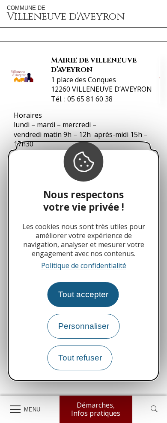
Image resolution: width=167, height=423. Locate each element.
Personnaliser (83, 326)
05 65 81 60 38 (90, 99)
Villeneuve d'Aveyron (66, 13)
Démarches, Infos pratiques (95, 409)
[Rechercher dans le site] (154, 409)
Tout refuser (80, 357)
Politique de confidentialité (83, 265)
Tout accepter (83, 294)
